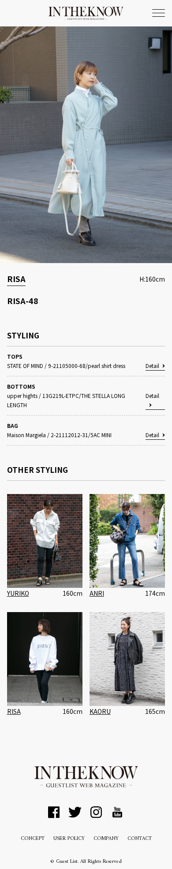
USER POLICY (69, 838)
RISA (16, 278)
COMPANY (106, 838)
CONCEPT (33, 838)
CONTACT (139, 838)
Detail (152, 365)
